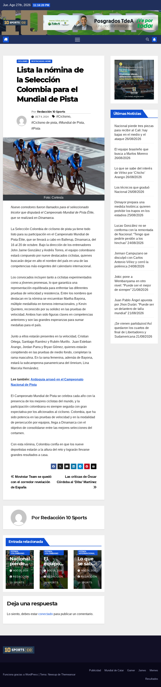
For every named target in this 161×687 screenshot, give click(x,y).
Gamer (131, 670)
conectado (45, 614)
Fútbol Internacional (87, 552)
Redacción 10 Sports (51, 111)
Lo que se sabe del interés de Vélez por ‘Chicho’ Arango (133, 173)
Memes (154, 670)
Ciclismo (22, 61)
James (142, 670)
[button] (147, 39)
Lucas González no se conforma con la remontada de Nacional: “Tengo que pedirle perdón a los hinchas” (133, 234)
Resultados (151, 678)
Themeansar (68, 674)
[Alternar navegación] (77, 39)
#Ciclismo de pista (44, 122)
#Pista (35, 128)
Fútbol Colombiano (17, 552)
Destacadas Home (41, 61)
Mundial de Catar (114, 670)
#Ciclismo (63, 116)
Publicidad (95, 670)
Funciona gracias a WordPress (21, 674)
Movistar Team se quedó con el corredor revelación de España (31, 482)
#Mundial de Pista (71, 122)
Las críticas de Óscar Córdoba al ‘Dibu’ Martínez (77, 479)
